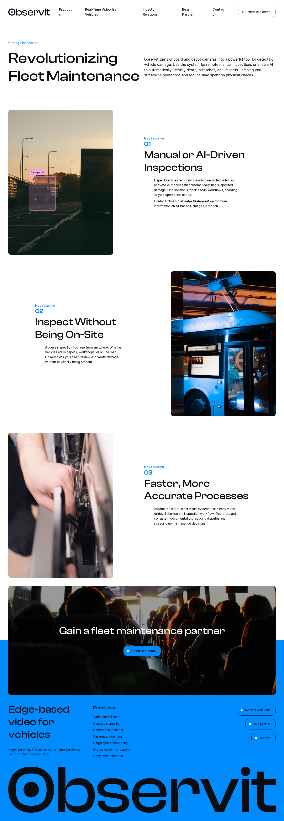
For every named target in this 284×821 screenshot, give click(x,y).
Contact (264, 738)
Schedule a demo (257, 12)
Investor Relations (257, 710)
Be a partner (261, 724)
